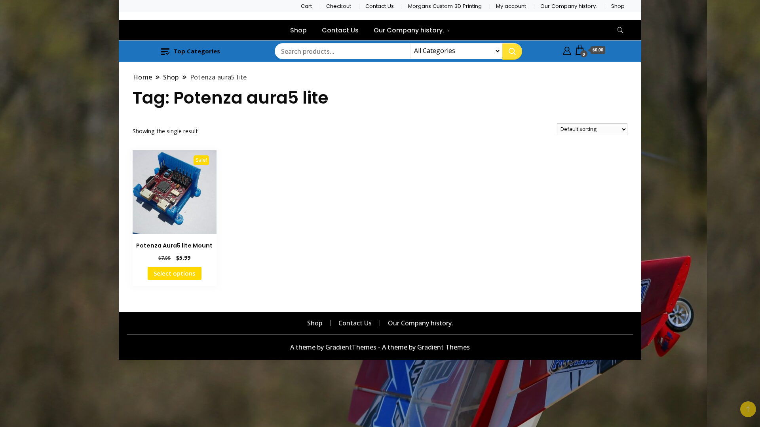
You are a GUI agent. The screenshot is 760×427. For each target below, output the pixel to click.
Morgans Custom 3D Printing (445, 6)
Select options (175, 273)
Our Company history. (568, 6)
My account (511, 6)
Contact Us (379, 6)
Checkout (338, 6)
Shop (618, 6)
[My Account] (567, 50)
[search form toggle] (620, 30)
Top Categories (196, 51)
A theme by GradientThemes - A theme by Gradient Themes (380, 347)
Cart (306, 6)
